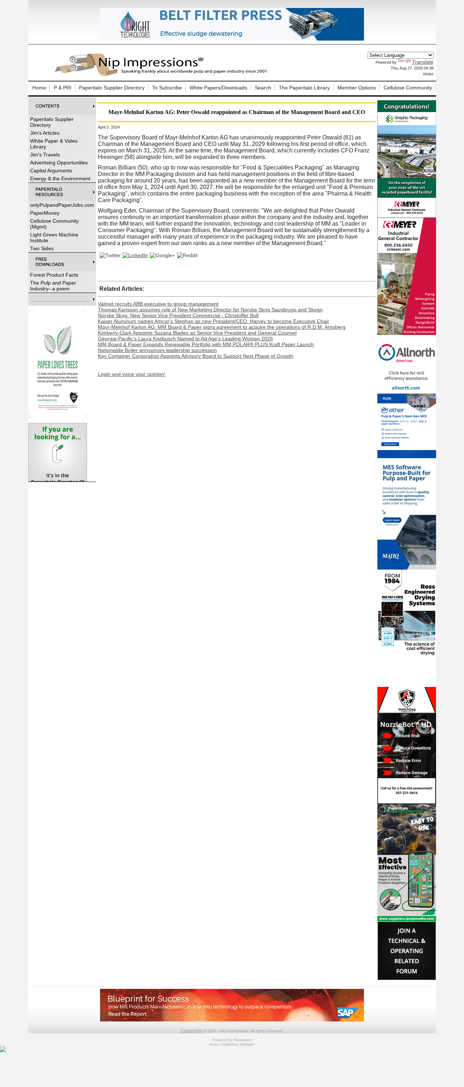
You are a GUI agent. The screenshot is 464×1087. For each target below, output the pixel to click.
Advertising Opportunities (59, 162)
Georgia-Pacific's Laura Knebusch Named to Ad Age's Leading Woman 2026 (185, 338)
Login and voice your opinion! (131, 374)
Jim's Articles (44, 133)
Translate (423, 62)
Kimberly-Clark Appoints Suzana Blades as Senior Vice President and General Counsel (197, 333)
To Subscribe (167, 88)
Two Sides (42, 248)
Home (39, 88)
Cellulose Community (408, 88)
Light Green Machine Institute (54, 237)
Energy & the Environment (60, 178)
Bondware (243, 1040)
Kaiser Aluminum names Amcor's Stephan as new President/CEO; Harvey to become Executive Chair (213, 321)
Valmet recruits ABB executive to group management (158, 304)
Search (263, 88)
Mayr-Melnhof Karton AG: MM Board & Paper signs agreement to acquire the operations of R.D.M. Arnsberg (221, 327)
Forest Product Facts (54, 275)
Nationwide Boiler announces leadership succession (157, 350)
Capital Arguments (51, 170)
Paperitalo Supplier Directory (112, 88)
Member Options (356, 88)
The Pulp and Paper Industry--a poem (53, 285)
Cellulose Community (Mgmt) (54, 224)
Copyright (192, 1030)
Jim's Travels (45, 155)
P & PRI (62, 88)
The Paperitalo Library (304, 88)
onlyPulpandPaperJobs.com (62, 205)
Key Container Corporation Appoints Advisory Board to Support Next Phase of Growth (195, 356)
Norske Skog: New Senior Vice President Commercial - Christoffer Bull (178, 315)
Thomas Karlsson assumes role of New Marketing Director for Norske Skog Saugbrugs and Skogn (210, 309)
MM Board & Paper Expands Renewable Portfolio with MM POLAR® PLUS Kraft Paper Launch (206, 344)
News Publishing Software (232, 1044)
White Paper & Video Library (54, 144)
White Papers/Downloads (218, 88)
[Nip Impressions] (162, 75)
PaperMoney (44, 213)
